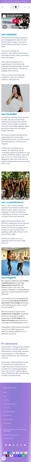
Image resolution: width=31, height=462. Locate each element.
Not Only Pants (17, 458)
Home (5, 392)
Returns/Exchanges (9, 411)
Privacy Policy (7, 415)
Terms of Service (8, 419)
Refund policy (7, 423)
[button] (2, 7)
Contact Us (6, 408)
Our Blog (6, 400)
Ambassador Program (9, 404)
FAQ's (5, 396)
